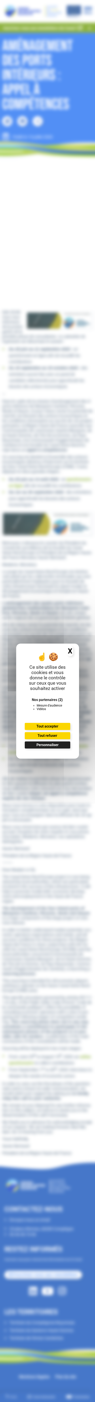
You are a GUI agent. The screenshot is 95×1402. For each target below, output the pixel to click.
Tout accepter (47, 726)
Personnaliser (47, 745)
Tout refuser (47, 735)
